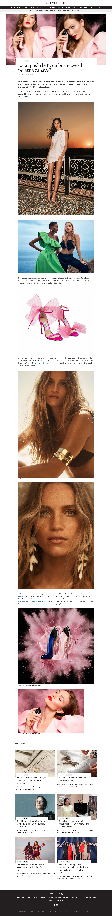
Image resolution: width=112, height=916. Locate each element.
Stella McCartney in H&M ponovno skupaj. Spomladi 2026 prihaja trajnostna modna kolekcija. (73, 868)
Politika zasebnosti (69, 911)
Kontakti (52, 900)
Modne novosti (36, 10)
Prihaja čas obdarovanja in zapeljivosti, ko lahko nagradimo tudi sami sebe (74, 824)
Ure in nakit (77, 10)
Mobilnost (70, 8)
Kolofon (60, 911)
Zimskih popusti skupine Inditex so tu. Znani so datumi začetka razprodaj (31, 824)
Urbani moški (82, 8)
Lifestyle (18, 8)
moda (48, 363)
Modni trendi (50, 10)
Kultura (93, 8)
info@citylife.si (89, 911)
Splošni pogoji (52, 911)
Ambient (61, 8)
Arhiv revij (59, 900)
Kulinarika (51, 8)
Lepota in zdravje (37, 8)
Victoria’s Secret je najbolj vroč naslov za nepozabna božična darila (31, 867)
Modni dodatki (64, 10)
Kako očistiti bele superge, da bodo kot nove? (72, 779)
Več (33, 789)
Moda (26, 8)
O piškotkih (79, 911)
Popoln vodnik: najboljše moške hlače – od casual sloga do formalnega (31, 780)
